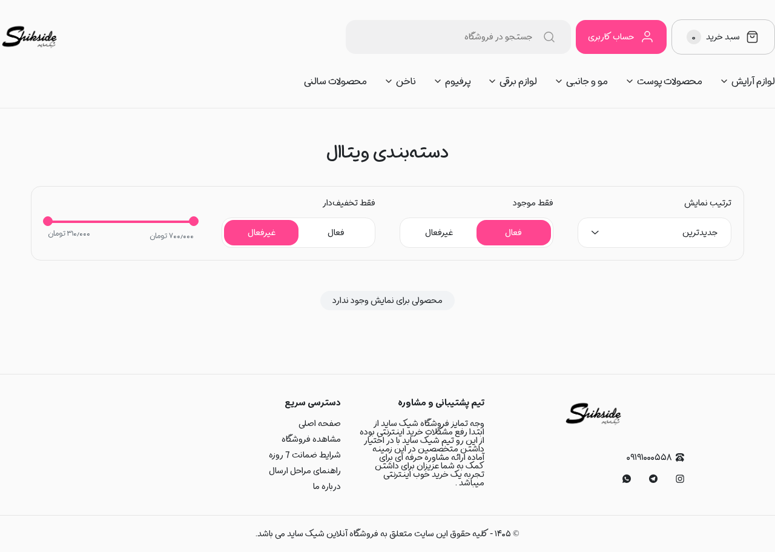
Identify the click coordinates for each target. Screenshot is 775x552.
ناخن (406, 81)
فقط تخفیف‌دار (348, 203)
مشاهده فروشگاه (311, 439)
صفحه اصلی (319, 423)
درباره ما (327, 486)
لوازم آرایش (753, 81)
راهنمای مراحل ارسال (305, 471)
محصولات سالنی (335, 81)
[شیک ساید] (29, 37)
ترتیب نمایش (707, 203)
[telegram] (653, 478)
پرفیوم (457, 81)
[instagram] (680, 478)
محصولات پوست (669, 81)
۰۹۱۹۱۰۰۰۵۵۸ (649, 457)
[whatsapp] (626, 478)
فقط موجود (533, 203)
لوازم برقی (518, 81)
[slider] (48, 221)
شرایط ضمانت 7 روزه (305, 455)
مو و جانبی (587, 81)
